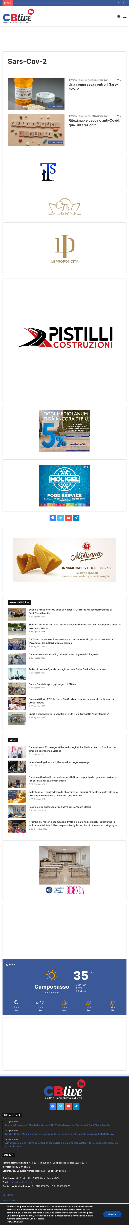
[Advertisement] (64, 37)
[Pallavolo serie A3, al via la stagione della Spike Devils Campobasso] (17, 674)
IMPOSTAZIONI (15, 1221)
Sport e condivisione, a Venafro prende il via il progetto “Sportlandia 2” (69, 713)
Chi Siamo (8, 1195)
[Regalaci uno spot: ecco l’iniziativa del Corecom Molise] (17, 811)
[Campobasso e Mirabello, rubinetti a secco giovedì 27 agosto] (17, 659)
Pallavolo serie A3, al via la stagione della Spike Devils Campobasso (49, 3)
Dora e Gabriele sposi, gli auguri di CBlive (52, 684)
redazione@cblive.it (21, 1182)
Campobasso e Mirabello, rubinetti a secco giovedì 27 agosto (64, 654)
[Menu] (124, 17)
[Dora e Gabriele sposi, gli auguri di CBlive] (17, 689)
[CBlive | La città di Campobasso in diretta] (18, 16)
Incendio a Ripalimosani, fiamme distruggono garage (59, 762)
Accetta (112, 1214)
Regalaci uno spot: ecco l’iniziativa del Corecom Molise (60, 806)
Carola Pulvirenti (79, 80)
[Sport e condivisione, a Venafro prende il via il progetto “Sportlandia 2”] (17, 718)
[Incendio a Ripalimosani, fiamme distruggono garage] (17, 767)
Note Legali (9, 1200)
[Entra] (119, 17)
